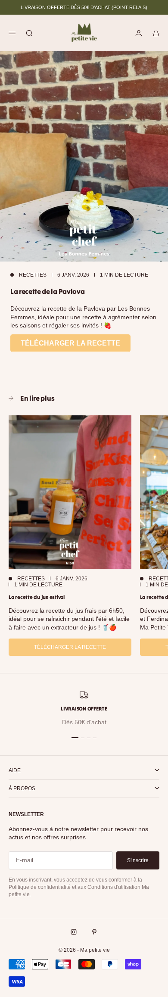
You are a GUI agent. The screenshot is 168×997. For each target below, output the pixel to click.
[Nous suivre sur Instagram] (73, 931)
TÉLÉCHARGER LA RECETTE (70, 343)
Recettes (33, 275)
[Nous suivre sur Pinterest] (94, 931)
